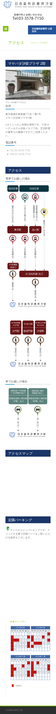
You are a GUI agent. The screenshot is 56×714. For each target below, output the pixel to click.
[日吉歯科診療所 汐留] (28, 7)
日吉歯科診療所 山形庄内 (42, 30)
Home (33, 42)
